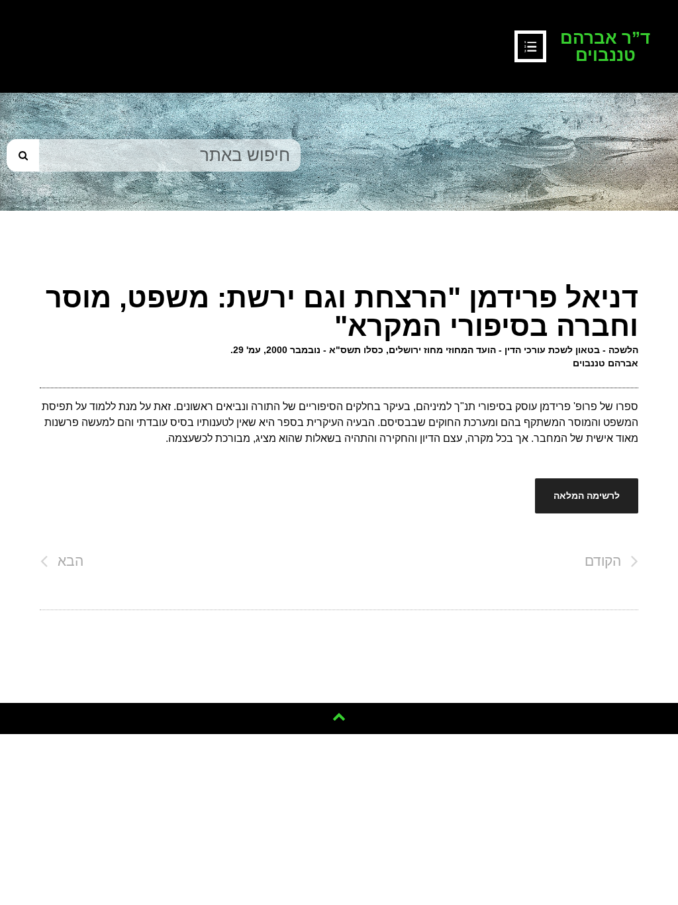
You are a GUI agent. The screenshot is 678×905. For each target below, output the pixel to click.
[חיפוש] (23, 155)
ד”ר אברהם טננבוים (605, 46)
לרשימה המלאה (587, 495)
